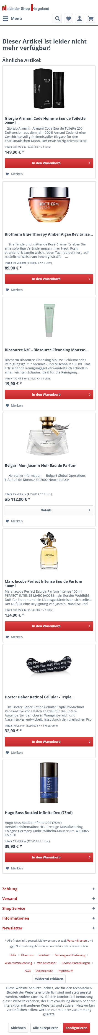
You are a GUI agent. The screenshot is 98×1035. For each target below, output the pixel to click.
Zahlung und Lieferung (69, 955)
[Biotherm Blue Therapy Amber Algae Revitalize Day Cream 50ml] (49, 204)
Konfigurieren (76, 1028)
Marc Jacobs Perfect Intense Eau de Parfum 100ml (43, 583)
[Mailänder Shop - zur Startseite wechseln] (25, 8)
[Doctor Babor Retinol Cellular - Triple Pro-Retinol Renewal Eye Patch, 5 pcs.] (49, 667)
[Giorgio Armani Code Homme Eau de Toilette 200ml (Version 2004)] (49, 88)
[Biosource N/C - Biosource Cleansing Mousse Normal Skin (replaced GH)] (49, 320)
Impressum (65, 971)
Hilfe (13, 955)
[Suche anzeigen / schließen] (57, 18)
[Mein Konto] (79, 18)
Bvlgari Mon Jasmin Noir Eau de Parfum (41, 465)
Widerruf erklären (49, 979)
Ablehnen (18, 1028)
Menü (16, 18)
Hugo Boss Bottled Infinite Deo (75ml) (38, 812)
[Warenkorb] (90, 18)
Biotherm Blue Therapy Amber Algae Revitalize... (49, 234)
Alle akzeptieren (45, 1028)
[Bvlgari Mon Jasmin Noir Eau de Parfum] (49, 435)
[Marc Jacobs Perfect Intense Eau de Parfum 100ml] (49, 551)
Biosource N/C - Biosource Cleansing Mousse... (46, 350)
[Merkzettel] (68, 18)
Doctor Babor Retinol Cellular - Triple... (40, 697)
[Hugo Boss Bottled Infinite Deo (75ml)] (49, 782)
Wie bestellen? (47, 963)
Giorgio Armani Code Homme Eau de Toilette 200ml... (45, 120)
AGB (28, 971)
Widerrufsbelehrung (18, 963)
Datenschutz (44, 971)
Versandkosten (77, 940)
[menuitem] (12, 18)
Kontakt (44, 955)
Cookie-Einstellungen (76, 963)
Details (46, 510)
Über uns (27, 955)
